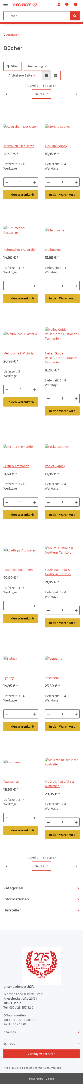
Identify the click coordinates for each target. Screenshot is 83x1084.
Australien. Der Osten (18, 146)
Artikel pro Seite (20, 75)
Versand (56, 1068)
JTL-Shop (49, 1078)
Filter (14, 66)
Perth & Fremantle (16, 466)
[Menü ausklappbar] (5, 2)
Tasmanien (11, 781)
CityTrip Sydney (56, 146)
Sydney (8, 678)
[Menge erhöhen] (34, 182)
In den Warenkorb (21, 195)
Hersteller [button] (12, 910)
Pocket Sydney (55, 466)
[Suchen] (75, 15)
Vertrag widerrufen (41, 1054)
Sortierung (35, 66)
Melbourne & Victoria (18, 353)
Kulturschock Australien (20, 250)
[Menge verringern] (7, 182)
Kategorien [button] (13, 888)
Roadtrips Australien (18, 570)
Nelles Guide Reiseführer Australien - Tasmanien (62, 357)
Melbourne (53, 250)
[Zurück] (7, 94)
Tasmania (52, 678)
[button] (59, 4)
